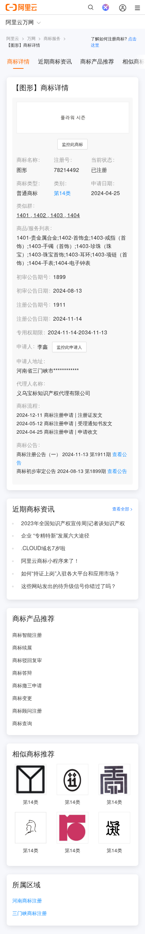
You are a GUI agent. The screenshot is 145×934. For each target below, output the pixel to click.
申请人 (24, 346)
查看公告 (117, 470)
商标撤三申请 (27, 685)
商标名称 (27, 159)
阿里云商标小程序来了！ (50, 560)
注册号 (62, 159)
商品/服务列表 (33, 228)
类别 (59, 183)
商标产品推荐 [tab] (97, 61)
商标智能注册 (27, 634)
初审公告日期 (32, 290)
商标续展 (22, 647)
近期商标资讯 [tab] (55, 61)
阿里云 (12, 38)
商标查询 (22, 723)
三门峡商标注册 (29, 913)
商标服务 (52, 38)
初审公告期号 (32, 276)
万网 (31, 38)
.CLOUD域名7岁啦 (43, 548)
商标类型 (27, 183)
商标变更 (22, 697)
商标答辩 (22, 672)
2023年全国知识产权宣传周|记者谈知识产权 (73, 523)
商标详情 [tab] (18, 61)
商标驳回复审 (27, 659)
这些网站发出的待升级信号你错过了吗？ (68, 585)
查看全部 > (122, 508)
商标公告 (27, 444)
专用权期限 (30, 332)
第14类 (62, 192)
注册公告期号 (32, 304)
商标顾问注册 (27, 710)
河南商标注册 (27, 900)
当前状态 (101, 159)
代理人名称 (30, 383)
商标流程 (27, 405)
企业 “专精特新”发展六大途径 (55, 535)
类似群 (24, 205)
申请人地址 (30, 361)
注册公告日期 (32, 318)
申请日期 (101, 183)
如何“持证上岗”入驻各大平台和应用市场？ (70, 573)
